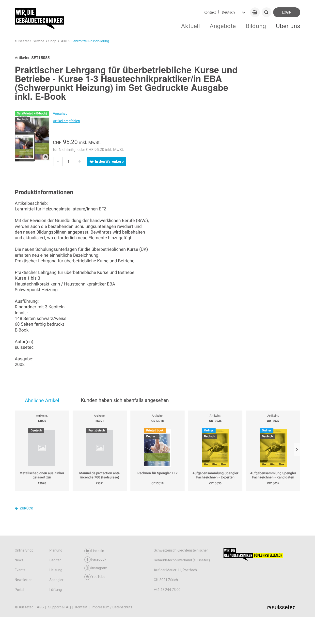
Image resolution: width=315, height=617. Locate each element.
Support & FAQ (60, 607)
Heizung (55, 570)
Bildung (256, 26)
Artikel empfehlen (66, 121)
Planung (55, 550)
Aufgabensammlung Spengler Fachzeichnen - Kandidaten (273, 475)
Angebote (223, 26)
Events (20, 570)
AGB (41, 607)
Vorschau (60, 114)
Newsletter (23, 580)
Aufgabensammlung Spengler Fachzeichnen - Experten (215, 475)
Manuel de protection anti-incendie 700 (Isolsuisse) (99, 475)
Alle (64, 41)
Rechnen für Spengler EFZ (157, 473)
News (19, 560)
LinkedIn (97, 551)
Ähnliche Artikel (42, 400)
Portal (19, 590)
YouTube (98, 577)
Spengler (56, 580)
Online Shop (24, 550)
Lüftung (55, 590)
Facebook (98, 559)
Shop (52, 41)
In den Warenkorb (109, 161)
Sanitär (55, 560)
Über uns (288, 26)
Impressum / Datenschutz (112, 607)
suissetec (22, 41)
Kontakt (210, 12)
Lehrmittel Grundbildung (90, 41)
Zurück (26, 508)
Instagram (99, 568)
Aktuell (190, 26)
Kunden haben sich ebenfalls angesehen (125, 400)
